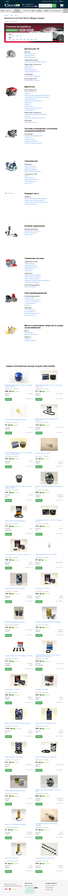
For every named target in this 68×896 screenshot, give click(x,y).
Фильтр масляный (29, 55)
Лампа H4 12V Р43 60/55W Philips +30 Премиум (47, 622)
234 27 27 (29, 4)
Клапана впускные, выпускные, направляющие (36, 95)
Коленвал (27, 104)
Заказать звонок (29, 890)
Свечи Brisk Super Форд (41, 689)
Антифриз (27, 338)
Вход (62, 1)
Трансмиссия (30, 161)
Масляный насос (28, 106)
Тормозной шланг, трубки (31, 282)
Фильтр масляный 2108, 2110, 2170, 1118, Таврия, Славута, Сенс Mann (18, 385)
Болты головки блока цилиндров (33, 100)
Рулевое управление (34, 226)
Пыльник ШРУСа (28, 177)
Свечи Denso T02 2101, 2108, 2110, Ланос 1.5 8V (18, 554)
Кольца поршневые (29, 91)
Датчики (26, 305)
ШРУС (26, 176)
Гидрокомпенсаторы (30, 99)
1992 (17, 36)
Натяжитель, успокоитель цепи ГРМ (34, 118)
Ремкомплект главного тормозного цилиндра (36, 280)
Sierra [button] (30, 30)
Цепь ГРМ (27, 116)
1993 (20, 36)
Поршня (26, 93)
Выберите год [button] (12, 30)
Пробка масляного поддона (31, 80)
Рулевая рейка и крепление (31, 231)
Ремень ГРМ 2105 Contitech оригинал (15, 520)
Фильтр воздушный (29, 57)
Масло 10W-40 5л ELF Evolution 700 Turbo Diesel (17, 723)
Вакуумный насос (29, 268)
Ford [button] (22, 30)
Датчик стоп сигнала (29, 286)
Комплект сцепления (30, 166)
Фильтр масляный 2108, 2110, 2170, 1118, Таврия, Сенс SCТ (48, 520)
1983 (13, 39)
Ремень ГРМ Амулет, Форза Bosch (14, 757)
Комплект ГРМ (28, 66)
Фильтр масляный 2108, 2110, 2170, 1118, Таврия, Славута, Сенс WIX (18, 487)
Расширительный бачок (30, 141)
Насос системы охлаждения (31, 76)
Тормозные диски (29, 263)
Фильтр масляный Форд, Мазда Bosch (15, 622)
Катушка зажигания (29, 315)
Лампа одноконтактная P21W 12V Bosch (46, 554)
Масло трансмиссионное (30, 334)
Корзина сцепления (29, 167)
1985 (20, 39)
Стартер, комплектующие (31, 299)
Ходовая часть (31, 193)
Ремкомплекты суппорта (31, 267)
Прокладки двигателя (30, 122)
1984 (17, 39)
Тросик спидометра (29, 181)
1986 (24, 39)
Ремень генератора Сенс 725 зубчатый (45, 757)
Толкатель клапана (29, 109)
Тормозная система (34, 258)
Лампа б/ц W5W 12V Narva (42, 453)
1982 (9, 39)
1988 (31, 39)
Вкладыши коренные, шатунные (33, 108)
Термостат (27, 137)
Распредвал (27, 102)
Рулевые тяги (28, 234)
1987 (28, 39)
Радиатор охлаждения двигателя (33, 135)
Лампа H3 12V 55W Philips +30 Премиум (15, 824)
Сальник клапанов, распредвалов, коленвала (36, 97)
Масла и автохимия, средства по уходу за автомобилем (43, 326)
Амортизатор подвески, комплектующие (35, 198)
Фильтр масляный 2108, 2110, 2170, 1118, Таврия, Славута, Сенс (48, 385)
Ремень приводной (29, 69)
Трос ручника (28, 270)
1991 (13, 36)
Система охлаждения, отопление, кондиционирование (41, 129)
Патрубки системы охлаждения (32, 143)
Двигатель (29, 87)
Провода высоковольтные (31, 313)
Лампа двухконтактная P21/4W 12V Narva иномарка (46, 824)
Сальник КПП (27, 183)
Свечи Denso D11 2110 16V (12, 689)
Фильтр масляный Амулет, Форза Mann (15, 790)
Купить (8, 399)
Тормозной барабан (29, 265)
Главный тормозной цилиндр (32, 275)
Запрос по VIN (29, 892)
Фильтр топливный (29, 53)
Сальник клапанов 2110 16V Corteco (44, 858)
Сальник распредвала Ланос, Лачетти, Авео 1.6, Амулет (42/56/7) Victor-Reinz (48, 655)
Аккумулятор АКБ (29, 298)
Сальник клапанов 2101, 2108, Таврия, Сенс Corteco (18, 655)
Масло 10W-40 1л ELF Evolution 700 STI (45, 723)
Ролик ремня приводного (31, 71)
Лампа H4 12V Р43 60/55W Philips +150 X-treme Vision (48, 790)
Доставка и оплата (46, 1)
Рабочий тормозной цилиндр (32, 276)
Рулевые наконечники (30, 232)
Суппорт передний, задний (31, 278)
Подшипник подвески (30, 204)
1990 (9, 36)
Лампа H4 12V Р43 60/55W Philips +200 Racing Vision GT (49, 487)
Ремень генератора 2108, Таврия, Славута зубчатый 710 (46, 419)
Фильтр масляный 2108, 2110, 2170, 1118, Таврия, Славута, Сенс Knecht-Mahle (18, 453)
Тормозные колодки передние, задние (35, 61)
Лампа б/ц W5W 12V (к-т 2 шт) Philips (15, 588)
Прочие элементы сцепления (32, 171)
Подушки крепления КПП (31, 179)
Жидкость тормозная (30, 340)
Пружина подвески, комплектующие (34, 200)
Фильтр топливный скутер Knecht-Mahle (15, 419)
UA (8, 1)
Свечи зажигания (29, 309)
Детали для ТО (31, 49)
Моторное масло (28, 332)
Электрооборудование (35, 293)
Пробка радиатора (29, 139)
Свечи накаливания (29, 311)
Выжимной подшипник (30, 169)
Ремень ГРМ (27, 68)
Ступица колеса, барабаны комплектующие (36, 202)
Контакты (55, 1)
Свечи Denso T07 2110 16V (42, 588)
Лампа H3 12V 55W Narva (11, 858)
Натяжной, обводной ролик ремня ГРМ (35, 114)
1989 (35, 39)
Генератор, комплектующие (32, 301)
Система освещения (29, 303)
